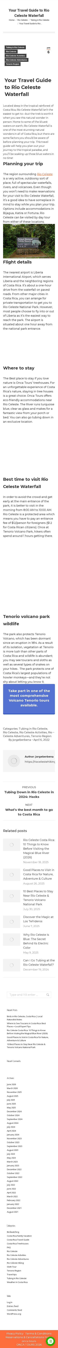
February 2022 (13, 1200)
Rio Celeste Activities (15, 56)
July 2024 (11, 1126)
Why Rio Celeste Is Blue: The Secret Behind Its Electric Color (36, 941)
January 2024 (13, 1134)
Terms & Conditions (38, 1333)
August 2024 (12, 1123)
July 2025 (11, 1099)
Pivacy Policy (15, 1333)
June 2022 (11, 1188)
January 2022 (13, 1204)
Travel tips (12, 1274)
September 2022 (14, 1177)
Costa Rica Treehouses (18, 1243)
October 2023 (13, 1142)
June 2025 (11, 1103)
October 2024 (13, 1115)
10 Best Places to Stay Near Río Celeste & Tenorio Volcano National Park (38, 898)
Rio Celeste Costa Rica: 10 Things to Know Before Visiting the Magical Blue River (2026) (39, 848)
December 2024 (14, 1111)
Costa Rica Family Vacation (19, 1235)
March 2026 (12, 1088)
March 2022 (12, 1196)
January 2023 (13, 1165)
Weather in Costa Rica (17, 1282)
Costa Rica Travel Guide (18, 1239)
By (20, 739)
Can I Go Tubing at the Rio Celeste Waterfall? (39, 962)
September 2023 (14, 1146)
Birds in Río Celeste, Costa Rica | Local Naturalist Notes (24, 1018)
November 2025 (14, 1092)
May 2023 (11, 1157)
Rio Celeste (11, 52)
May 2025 (11, 1107)
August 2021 (12, 1211)
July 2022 (11, 1184)
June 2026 (11, 1084)
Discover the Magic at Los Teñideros (38, 919)
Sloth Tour (12, 1266)
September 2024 (14, 1119)
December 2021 (14, 1208)
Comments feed (14, 1310)
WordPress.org (14, 1313)
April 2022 (11, 1192)
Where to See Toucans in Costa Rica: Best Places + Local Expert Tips (26, 1025)
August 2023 (12, 1150)
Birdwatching (13, 1232)
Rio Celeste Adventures (16, 60)
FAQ (9, 1247)
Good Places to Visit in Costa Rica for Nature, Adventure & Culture (38, 874)
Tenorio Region (12, 64)
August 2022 (12, 1181)
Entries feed (12, 1306)
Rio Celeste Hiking (15, 1262)
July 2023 (11, 1154)
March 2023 (12, 1161)
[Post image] (11, 845)
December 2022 (14, 1169)
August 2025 (12, 1096)
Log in (9, 1302)
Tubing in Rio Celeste (15, 47)
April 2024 (11, 1130)
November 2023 (14, 1138)
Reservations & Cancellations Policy (29, 1337)
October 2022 (13, 1173)
